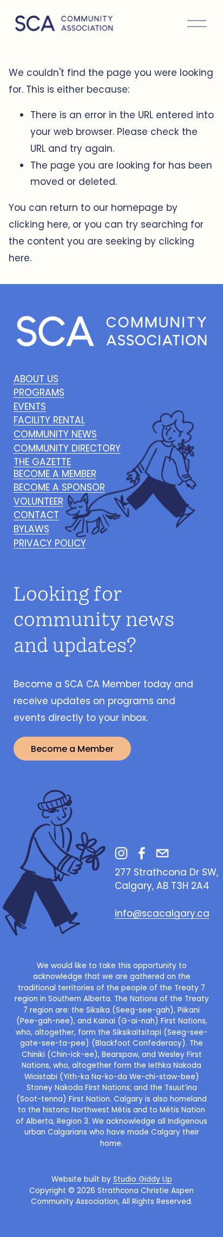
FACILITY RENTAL (49, 420)
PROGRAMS (39, 392)
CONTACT (36, 514)
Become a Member (72, 749)
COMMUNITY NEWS (55, 434)
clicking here (38, 224)
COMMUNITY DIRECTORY (67, 448)
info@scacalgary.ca (162, 913)
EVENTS (30, 406)
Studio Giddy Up (142, 1179)
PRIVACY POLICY (50, 543)
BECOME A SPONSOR (59, 487)
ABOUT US (36, 378)
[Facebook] (141, 853)
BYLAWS (31, 529)
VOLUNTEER (38, 501)
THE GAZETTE (42, 461)
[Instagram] (121, 853)
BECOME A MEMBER (55, 473)
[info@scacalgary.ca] (162, 853)
